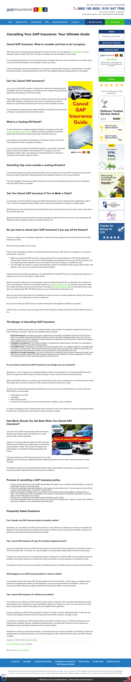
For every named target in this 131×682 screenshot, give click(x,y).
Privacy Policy (83, 661)
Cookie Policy (98, 661)
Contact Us (75, 22)
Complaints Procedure (43, 661)
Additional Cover (22, 22)
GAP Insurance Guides (21, 650)
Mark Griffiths (32, 640)
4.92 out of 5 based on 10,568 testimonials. (111, 92)
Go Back (112, 79)
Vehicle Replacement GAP (61, 284)
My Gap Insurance (95, 22)
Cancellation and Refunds (65, 661)
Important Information (60, 22)
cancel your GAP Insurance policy (19, 131)
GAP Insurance (36, 22)
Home (10, 22)
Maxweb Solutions (87, 679)
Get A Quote (115, 22)
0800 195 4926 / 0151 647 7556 (100, 8)
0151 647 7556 (120, 5)
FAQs (47, 22)
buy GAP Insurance (77, 52)
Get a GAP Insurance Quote (16, 644)
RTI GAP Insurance (60, 287)
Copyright (27, 661)
